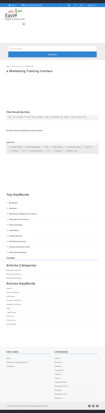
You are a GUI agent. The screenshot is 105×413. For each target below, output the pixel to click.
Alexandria (19, 117)
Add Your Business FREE (32, 5)
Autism (9, 288)
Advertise (10, 366)
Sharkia (33, 117)
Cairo (9, 117)
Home (8, 66)
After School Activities (17, 252)
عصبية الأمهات (11, 312)
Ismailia (72, 117)
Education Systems (13, 270)
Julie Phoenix (11, 324)
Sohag (46, 117)
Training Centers (17, 66)
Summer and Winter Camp (19, 247)
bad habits (10, 296)
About (8, 358)
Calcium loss (11, 320)
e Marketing (29, 66)
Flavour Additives (13, 292)
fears (8, 308)
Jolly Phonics (14, 230)
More (84, 117)
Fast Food (10, 316)
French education (16, 225)
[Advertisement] (51, 92)
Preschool (13, 208)
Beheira (66, 117)
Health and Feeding (14, 278)
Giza (13, 117)
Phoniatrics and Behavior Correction (23, 214)
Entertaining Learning (17, 241)
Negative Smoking (13, 304)
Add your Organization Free (17, 362)
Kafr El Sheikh (54, 117)
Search (53, 54)
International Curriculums (19, 219)
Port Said (27, 117)
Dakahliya (40, 117)
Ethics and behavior (14, 274)
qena (61, 117)
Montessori (13, 203)
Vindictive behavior (13, 300)
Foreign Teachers (15, 236)
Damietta (78, 117)
